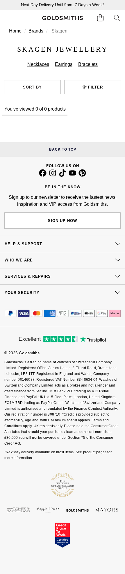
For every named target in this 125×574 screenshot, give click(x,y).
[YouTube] (72, 175)
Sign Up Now (62, 221)
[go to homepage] (62, 18)
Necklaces (38, 64)
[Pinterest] (82, 175)
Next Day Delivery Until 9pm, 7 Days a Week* (62, 4)
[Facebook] (43, 175)
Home (15, 30)
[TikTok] (62, 175)
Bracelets (88, 64)
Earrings (63, 64)
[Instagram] (53, 175)
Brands (35, 30)
